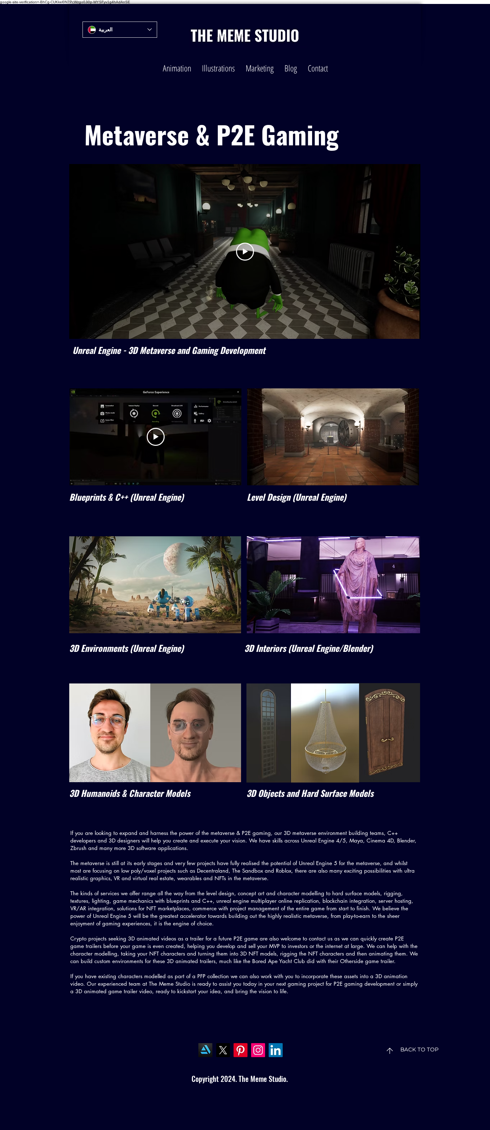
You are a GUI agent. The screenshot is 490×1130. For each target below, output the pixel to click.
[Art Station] (205, 1050)
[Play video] (245, 252)
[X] (223, 1050)
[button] (177, 68)
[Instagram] (258, 1050)
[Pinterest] (241, 1050)
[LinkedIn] (276, 1050)
